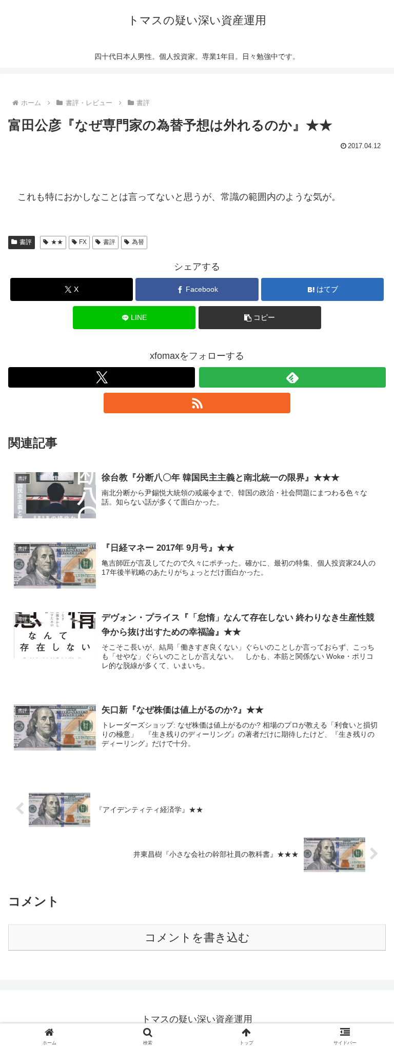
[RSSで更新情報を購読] (197, 403)
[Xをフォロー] (101, 377)
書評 (25, 242)
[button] (260, 317)
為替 (138, 242)
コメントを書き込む (197, 937)
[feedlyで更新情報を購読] (292, 377)
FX (83, 242)
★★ (57, 242)
